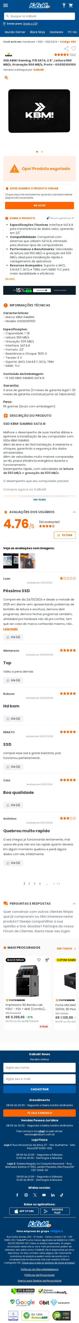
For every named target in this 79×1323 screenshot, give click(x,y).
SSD (41, 41)
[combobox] (39, 16)
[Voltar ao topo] (39, 1224)
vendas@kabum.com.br (39, 1134)
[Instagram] (26, 1195)
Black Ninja (37, 32)
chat (41, 1131)
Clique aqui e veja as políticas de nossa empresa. (48, 1262)
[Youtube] (44, 1195)
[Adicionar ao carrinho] (47, 960)
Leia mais (10, 629)
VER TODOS (64, 948)
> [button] (54, 883)
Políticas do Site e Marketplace (39, 1269)
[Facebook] (17, 1195)
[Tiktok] (61, 1195)
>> (58, 883)
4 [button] (40, 883)
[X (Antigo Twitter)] (35, 1195)
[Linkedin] (53, 1195)
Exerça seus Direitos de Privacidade (39, 1280)
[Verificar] (23, 1291)
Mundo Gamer (15, 32)
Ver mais (10, 278)
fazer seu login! (57, 931)
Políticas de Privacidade (39, 1275)
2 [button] (29, 883)
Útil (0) (15, 637)
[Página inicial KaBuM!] (39, 6)
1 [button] (24, 883)
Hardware (56, 32)
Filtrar (67, 535)
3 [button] (34, 883)
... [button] (47, 883)
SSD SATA (52, 41)
